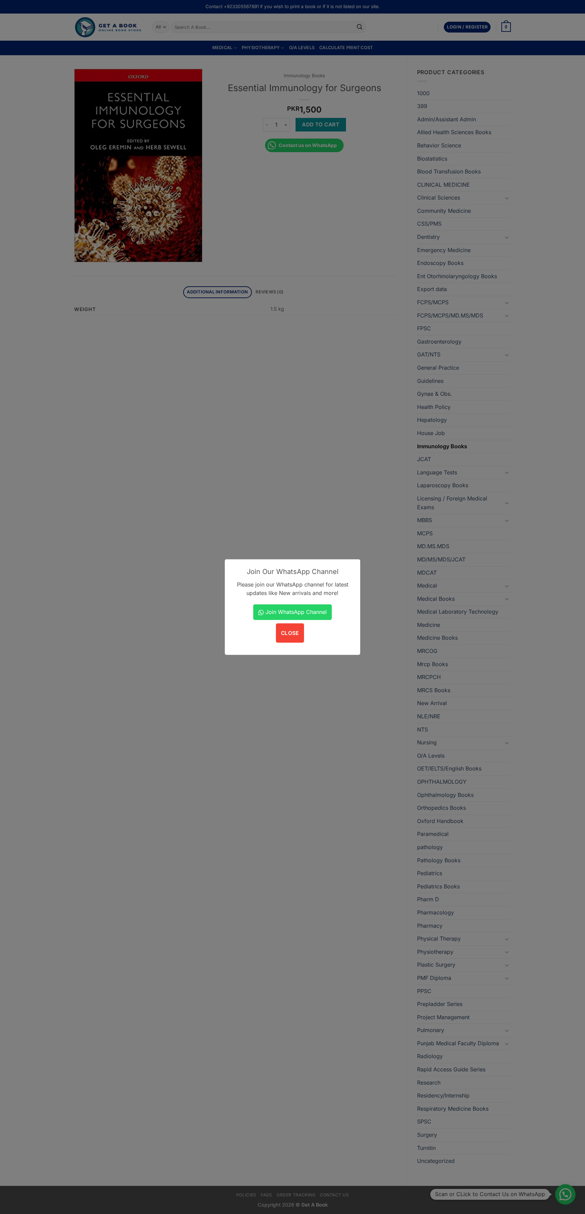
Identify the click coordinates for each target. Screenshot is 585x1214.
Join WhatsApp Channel (295, 612)
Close (290, 633)
